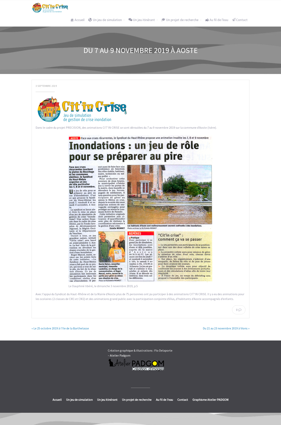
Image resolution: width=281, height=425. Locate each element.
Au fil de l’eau (219, 20)
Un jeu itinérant (144, 20)
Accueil (79, 20)
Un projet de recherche (182, 20)
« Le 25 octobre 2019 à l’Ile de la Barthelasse (60, 328)
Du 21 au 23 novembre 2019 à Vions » (226, 328)
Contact (242, 20)
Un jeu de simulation (107, 20)
